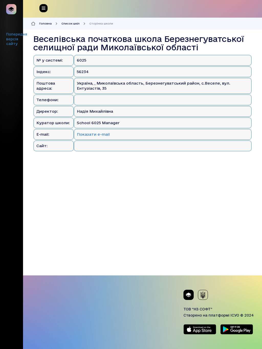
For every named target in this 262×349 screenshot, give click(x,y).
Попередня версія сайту (16, 39)
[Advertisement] (142, 239)
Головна (45, 23)
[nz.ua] (11, 9)
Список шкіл (70, 23)
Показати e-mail (93, 134)
